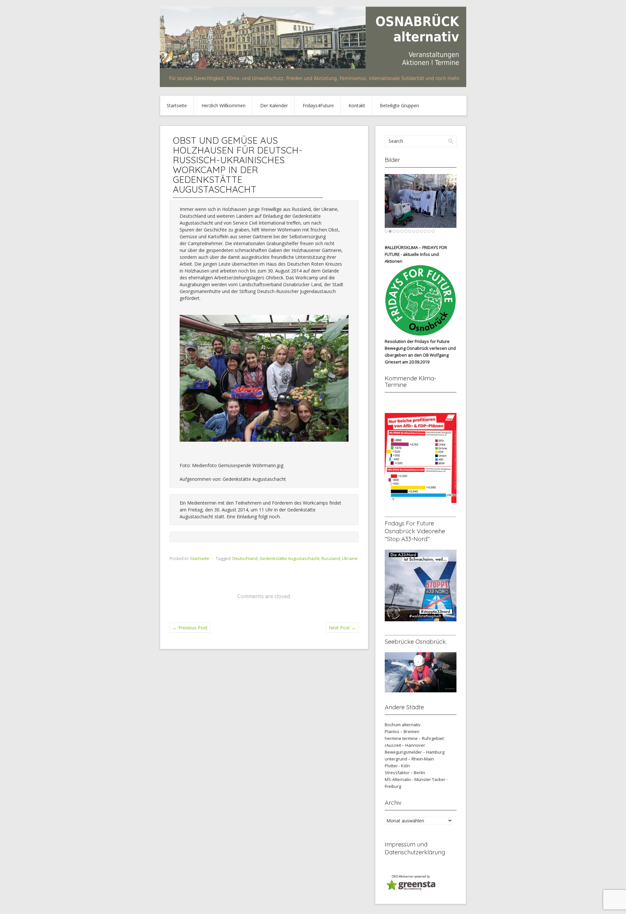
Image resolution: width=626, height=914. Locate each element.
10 (421, 231)
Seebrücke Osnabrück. (416, 641)
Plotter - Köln (397, 766)
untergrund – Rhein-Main (409, 759)
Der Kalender (274, 105)
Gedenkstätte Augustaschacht (290, 558)
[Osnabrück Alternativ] (313, 85)
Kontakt (357, 105)
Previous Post (190, 628)
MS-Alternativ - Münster (408, 779)
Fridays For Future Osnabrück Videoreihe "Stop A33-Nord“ (415, 531)
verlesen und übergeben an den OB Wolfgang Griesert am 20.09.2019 (420, 355)
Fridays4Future (318, 105)
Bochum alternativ (403, 725)
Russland (330, 558)
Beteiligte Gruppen (399, 105)
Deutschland (245, 558)
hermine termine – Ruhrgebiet (414, 738)
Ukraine (350, 558)
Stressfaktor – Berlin (405, 772)
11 (425, 231)
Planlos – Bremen (402, 731)
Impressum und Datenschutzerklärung (415, 848)
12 (429, 231)
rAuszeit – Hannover (405, 745)
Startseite (177, 105)
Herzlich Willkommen (223, 105)
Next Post (342, 628)
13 (433, 231)
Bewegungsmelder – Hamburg (414, 752)
